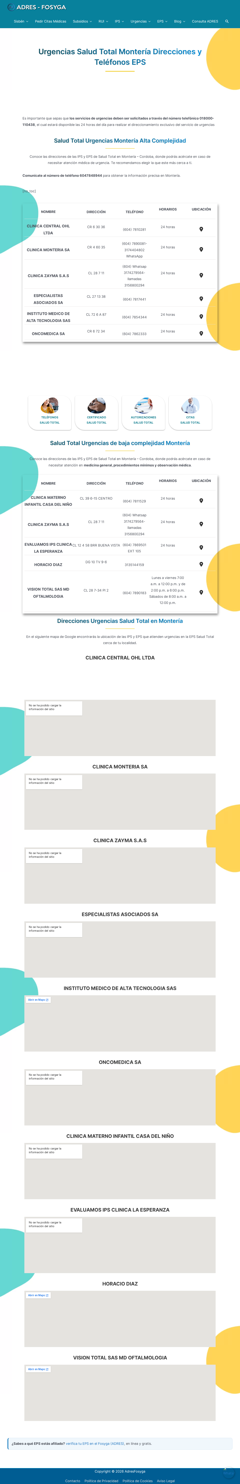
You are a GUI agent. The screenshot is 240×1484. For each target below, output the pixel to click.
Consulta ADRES (205, 21)
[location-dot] (201, 229)
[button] (227, 21)
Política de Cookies (138, 1481)
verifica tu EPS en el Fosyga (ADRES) (95, 1444)
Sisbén (19, 21)
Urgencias (139, 21)
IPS (117, 21)
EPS (160, 21)
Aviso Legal (166, 1481)
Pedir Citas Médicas (50, 21)
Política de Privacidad (101, 1481)
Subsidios (80, 21)
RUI (101, 21)
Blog (177, 21)
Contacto (72, 1481)
